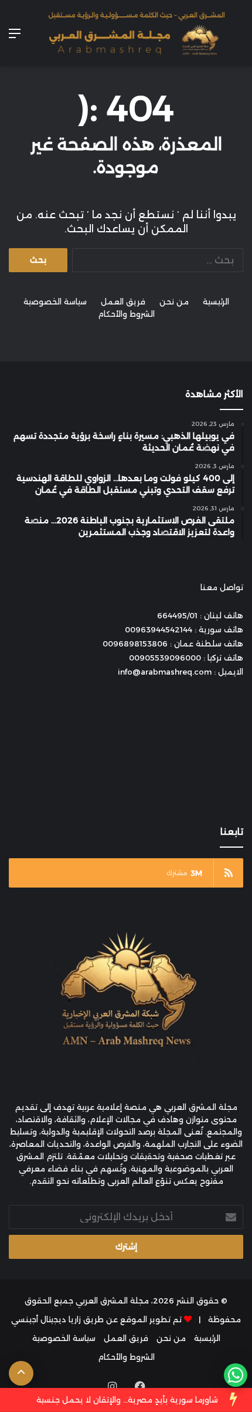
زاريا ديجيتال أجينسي (46, 1319)
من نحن (174, 301)
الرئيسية (216, 301)
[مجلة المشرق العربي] (136, 33)
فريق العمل (123, 301)
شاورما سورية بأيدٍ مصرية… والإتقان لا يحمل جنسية (127, 1399)
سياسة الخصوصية (55, 301)
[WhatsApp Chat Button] (235, 1375)
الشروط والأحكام (126, 314)
